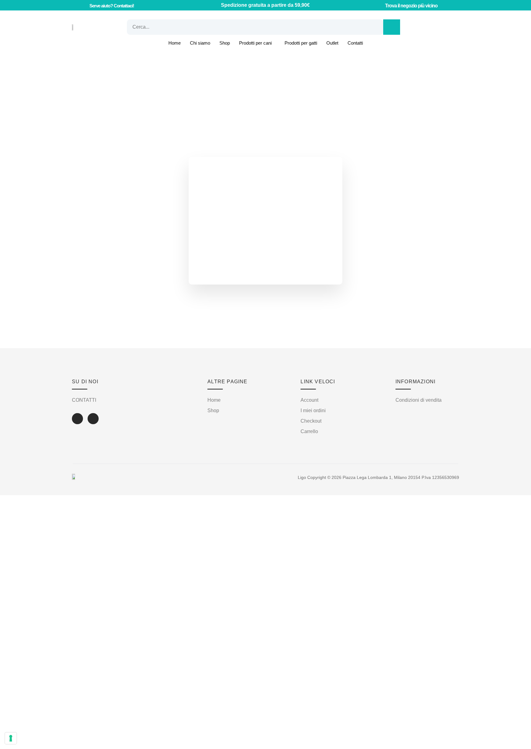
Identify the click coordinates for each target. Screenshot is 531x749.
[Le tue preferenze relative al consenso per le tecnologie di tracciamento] (11, 738)
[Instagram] (93, 418)
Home (174, 43)
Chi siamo (200, 43)
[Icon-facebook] (77, 418)
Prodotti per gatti (301, 43)
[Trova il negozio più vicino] (379, 5)
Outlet (332, 43)
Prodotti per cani (255, 43)
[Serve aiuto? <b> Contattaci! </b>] (82, 5)
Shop (224, 43)
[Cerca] (391, 27)
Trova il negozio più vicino (411, 5)
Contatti (355, 43)
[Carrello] (418, 27)
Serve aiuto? (111, 5)
